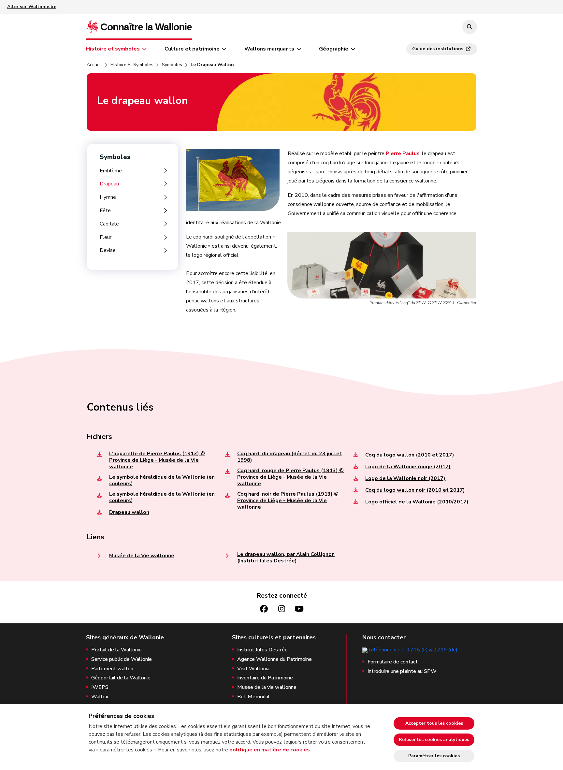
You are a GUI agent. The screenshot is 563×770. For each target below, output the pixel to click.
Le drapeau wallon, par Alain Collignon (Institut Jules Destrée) (286, 557)
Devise (108, 250)
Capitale (109, 224)
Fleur (105, 237)
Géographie (333, 48)
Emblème (111, 170)
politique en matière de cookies (269, 749)
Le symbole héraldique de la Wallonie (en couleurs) (162, 480)
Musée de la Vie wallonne (141, 555)
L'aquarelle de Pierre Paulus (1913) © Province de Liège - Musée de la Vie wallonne (157, 460)
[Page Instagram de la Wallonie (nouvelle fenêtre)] (281, 609)
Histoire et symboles (113, 48)
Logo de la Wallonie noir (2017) (405, 478)
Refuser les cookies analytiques (434, 739)
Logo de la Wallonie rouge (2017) (408, 466)
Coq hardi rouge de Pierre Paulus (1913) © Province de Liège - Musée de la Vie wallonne (290, 477)
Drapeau (109, 184)
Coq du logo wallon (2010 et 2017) (409, 455)
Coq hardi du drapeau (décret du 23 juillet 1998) (289, 456)
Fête (105, 210)
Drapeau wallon (129, 512)
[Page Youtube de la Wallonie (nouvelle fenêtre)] (299, 609)
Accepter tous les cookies (434, 723)
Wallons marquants (269, 48)
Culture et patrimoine (192, 48)
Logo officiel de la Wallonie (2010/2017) (417, 502)
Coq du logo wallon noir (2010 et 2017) (415, 490)
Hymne (108, 197)
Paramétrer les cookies (434, 756)
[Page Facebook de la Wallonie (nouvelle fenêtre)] (264, 609)
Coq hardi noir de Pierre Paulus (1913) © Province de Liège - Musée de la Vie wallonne (288, 500)
